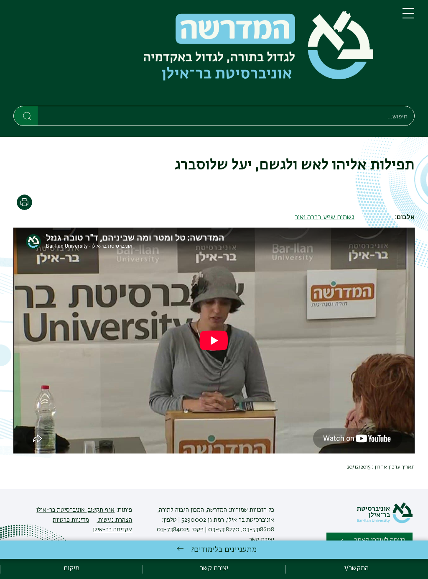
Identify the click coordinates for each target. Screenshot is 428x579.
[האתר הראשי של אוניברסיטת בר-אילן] (385, 522)
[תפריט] (408, 16)
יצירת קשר (261, 540)
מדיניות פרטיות (71, 520)
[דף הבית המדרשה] (201, 54)
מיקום (71, 568)
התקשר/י (356, 568)
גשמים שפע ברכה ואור (324, 217)
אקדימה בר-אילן (112, 530)
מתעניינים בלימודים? (224, 549)
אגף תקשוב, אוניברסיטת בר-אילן (75, 510)
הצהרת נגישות (114, 520)
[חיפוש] (26, 115)
